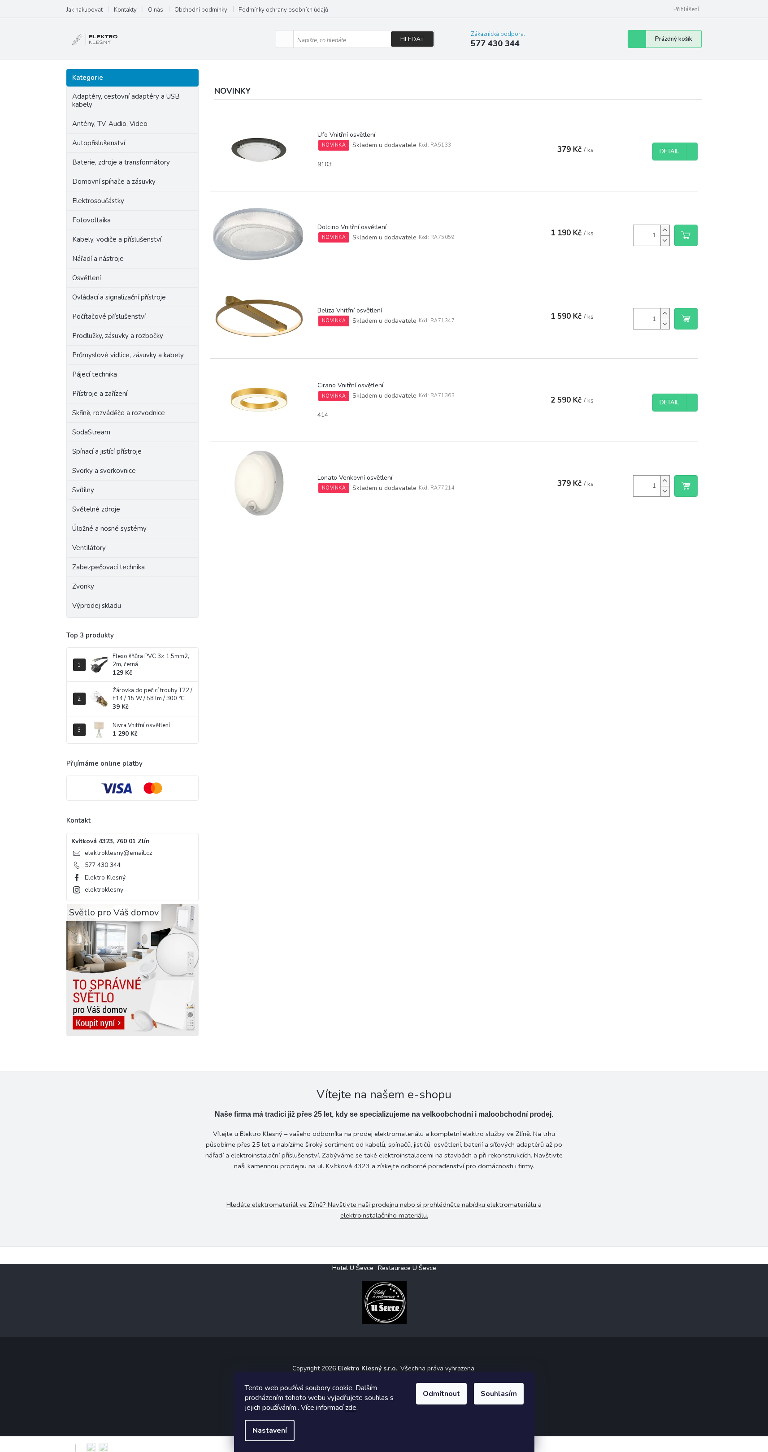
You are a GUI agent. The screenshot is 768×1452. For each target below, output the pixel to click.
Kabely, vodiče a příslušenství (116, 239)
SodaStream (91, 432)
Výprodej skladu (96, 605)
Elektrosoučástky (98, 200)
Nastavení (269, 1430)
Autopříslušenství (98, 143)
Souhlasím (499, 1394)
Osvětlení (86, 277)
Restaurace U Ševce (407, 1268)
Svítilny (83, 489)
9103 (324, 164)
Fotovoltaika (91, 220)
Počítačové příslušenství (109, 316)
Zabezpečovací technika (108, 567)
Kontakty (125, 10)
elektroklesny (104, 889)
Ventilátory (89, 547)
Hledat (412, 39)
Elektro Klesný (105, 877)
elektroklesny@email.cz (118, 853)
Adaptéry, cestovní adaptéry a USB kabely (126, 100)
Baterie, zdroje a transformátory (121, 162)
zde (350, 1408)
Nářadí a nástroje (98, 258)
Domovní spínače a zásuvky (114, 181)
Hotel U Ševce (352, 1268)
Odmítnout (441, 1394)
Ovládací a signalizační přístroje (119, 297)
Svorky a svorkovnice (104, 470)
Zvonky (83, 586)
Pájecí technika (94, 374)
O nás (155, 10)
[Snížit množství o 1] (664, 240)
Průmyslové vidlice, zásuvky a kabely (128, 355)
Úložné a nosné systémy (109, 528)
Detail (669, 151)
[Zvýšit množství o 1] (664, 230)
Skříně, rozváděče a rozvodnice (118, 412)
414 (322, 415)
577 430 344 (103, 865)
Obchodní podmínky (200, 10)
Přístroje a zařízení (99, 393)
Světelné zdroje (96, 509)
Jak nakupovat (84, 10)
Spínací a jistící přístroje (107, 451)
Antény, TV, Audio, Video (110, 123)
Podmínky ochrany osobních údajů (283, 10)
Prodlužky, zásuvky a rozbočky (117, 335)
